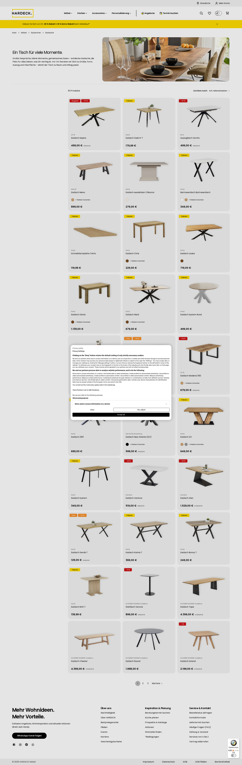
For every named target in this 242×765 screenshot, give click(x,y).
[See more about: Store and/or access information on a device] (166, 404)
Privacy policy (77, 348)
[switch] (233, 755)
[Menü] (237, 740)
